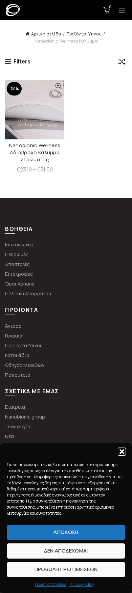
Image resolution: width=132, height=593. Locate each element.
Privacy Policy (81, 584)
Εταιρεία (15, 407)
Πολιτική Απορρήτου (28, 293)
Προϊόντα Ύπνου (84, 34)
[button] (121, 451)
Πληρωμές (16, 254)
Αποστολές (17, 264)
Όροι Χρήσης (20, 283)
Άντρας (13, 326)
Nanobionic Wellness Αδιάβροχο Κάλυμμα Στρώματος (35, 152)
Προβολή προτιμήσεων (66, 569)
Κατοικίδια (17, 355)
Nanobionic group (25, 416)
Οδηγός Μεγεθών (24, 365)
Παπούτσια (17, 375)
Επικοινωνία (19, 244)
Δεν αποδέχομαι (66, 550)
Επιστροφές (19, 274)
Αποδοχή (65, 532)
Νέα (9, 436)
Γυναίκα (13, 335)
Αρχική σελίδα (46, 34)
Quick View (58, 86)
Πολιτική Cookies (50, 584)
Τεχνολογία (17, 426)
